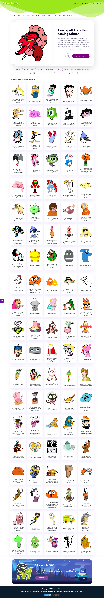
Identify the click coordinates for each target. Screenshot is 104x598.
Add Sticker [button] (81, 56)
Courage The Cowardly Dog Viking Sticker (18, 433)
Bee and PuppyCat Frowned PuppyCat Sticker (52, 384)
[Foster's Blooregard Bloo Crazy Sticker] (85, 255)
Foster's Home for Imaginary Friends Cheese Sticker (52, 528)
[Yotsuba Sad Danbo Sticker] (68, 471)
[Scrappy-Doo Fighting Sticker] (85, 447)
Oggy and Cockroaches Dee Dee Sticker (86, 505)
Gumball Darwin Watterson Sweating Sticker (18, 481)
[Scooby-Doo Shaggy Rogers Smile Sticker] (85, 375)
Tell (75, 73)
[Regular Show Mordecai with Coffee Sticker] (35, 231)
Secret (23, 73)
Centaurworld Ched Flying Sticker (86, 101)
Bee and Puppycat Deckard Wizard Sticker (18, 528)
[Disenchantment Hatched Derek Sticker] (68, 446)
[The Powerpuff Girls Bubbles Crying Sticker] (68, 349)
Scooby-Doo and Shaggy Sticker (86, 552)
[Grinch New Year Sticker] (35, 542)
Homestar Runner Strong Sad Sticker (35, 314)
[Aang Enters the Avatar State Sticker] (18, 447)
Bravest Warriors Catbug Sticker (52, 147)
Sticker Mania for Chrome (28, 591)
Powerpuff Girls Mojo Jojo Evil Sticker (18, 337)
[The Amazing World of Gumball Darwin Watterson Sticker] (35, 280)
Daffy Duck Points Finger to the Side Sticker (35, 146)
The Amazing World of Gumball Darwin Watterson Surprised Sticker (86, 170)
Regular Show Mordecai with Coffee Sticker (35, 242)
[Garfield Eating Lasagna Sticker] (52, 422)
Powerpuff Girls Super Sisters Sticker (35, 384)
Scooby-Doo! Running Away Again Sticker (18, 505)
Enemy (87, 69)
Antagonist (49, 69)
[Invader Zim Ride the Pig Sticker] (68, 327)
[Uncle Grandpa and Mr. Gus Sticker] (68, 304)
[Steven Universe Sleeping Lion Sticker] (18, 186)
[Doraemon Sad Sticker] (68, 160)
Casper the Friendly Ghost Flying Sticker (86, 291)
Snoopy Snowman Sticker (18, 291)
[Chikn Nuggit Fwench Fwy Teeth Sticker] (68, 137)
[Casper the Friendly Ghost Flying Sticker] (85, 281)
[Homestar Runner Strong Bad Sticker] (35, 186)
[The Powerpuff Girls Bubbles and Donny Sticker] (18, 90)
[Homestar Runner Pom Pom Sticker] (35, 255)
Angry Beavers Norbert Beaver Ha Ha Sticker (18, 123)
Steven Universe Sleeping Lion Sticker (18, 196)
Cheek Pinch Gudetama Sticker (69, 409)
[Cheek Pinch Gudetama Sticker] (68, 398)
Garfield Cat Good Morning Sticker (69, 433)
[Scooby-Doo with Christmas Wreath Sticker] (52, 255)
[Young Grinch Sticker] (68, 375)
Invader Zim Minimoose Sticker (69, 219)
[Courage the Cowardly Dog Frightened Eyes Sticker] (35, 422)
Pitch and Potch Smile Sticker (52, 291)
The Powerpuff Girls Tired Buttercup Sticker (86, 123)
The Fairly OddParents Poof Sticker (35, 123)
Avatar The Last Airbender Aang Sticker (86, 219)
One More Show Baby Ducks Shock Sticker (86, 196)
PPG (31, 73)
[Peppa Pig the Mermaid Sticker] (52, 304)
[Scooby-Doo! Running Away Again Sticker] (18, 494)
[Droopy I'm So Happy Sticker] (68, 186)
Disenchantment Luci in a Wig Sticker (69, 552)
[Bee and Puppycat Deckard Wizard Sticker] (18, 518)
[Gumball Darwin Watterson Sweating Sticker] (18, 471)
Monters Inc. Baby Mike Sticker (52, 124)
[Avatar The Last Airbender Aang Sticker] (85, 208)
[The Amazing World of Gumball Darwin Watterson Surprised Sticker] (85, 159)
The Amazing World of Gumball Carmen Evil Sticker (18, 551)
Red (25, 69)
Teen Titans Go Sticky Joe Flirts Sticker (35, 337)
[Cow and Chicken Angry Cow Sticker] (18, 209)
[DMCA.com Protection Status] (52, 596)
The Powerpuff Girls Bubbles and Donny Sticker (18, 100)
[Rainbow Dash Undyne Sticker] (52, 186)
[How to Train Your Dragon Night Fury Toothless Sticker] (18, 160)
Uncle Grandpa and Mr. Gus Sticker (69, 314)
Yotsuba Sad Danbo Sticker (69, 481)
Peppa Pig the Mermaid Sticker (52, 314)
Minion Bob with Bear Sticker (35, 481)
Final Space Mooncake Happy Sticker (35, 219)
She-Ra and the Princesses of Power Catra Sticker (35, 408)
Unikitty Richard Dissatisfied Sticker (35, 360)
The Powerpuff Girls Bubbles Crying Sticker (69, 360)
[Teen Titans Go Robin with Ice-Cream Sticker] (52, 90)
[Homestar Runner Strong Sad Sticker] (35, 304)
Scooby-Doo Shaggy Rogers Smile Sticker (86, 384)
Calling (68, 73)
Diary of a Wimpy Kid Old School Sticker (69, 124)
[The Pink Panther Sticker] (35, 160)
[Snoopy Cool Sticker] (35, 495)
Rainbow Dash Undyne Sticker (51, 196)
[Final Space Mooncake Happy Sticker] (35, 208)
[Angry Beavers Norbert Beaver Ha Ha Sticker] (18, 113)
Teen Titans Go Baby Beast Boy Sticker (52, 171)
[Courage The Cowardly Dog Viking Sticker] (18, 422)
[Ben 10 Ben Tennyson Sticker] (35, 519)
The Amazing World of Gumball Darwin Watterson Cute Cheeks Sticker (52, 505)
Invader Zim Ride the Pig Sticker (69, 337)
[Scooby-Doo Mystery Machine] (68, 519)
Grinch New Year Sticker (35, 552)
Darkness (58, 73)
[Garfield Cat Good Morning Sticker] (68, 422)
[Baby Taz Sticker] (52, 327)
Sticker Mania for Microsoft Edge (48, 591)
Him (81, 73)
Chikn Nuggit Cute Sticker (86, 242)
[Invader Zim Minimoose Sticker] (68, 209)
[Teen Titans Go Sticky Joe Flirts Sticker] (35, 326)
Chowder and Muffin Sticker (52, 552)
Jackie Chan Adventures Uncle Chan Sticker (86, 528)
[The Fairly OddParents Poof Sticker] (35, 113)
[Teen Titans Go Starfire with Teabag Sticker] (18, 303)
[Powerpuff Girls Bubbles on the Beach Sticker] (18, 231)
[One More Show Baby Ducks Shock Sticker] (85, 185)
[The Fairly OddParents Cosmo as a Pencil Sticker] (18, 374)
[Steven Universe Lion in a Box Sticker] (18, 398)
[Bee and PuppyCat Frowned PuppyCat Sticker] (52, 374)
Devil (71, 69)
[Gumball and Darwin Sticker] (85, 471)
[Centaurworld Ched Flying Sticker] (85, 91)
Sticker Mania (10, 3)
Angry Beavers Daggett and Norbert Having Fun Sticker (52, 481)
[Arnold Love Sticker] (35, 447)
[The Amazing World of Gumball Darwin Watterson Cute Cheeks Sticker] (52, 494)
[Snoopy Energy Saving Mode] (52, 447)
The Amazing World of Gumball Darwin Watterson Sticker (35, 291)
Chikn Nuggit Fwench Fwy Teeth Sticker (69, 147)
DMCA (82, 591)
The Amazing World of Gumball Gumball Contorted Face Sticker (86, 408)
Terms (76, 591)
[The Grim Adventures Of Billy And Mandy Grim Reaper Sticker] (18, 254)
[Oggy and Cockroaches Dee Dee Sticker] (85, 494)
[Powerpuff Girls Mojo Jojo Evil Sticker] (18, 327)
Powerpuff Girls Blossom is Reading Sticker (86, 314)
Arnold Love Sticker (35, 457)
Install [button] (41, 578)
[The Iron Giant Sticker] (68, 255)
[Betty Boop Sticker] (68, 91)
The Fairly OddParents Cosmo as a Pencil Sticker (18, 384)
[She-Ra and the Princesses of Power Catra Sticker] (35, 398)
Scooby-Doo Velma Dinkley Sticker (52, 219)
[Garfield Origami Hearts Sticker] (85, 327)
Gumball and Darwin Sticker (86, 481)
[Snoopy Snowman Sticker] (18, 281)
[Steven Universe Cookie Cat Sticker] (52, 398)
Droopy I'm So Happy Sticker (69, 196)
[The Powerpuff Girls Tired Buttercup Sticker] (85, 113)
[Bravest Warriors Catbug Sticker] (52, 137)
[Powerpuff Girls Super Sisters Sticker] (35, 375)
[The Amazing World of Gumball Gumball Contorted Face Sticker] (85, 397)
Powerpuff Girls (40, 73)
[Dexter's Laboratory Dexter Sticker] (18, 137)
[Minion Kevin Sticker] (35, 91)
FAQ (61, 591)
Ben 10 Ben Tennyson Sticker (35, 529)
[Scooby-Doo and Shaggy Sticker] (85, 542)
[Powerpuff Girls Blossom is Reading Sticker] (85, 303)
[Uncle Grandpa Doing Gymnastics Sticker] (68, 232)
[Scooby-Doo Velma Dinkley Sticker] (52, 209)
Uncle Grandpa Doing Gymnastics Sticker (69, 242)
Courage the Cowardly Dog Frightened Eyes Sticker (35, 433)
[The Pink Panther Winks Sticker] (85, 350)
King (58, 69)
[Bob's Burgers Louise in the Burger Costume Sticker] (52, 231)
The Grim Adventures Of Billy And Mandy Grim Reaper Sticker (18, 266)
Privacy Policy (68, 591)
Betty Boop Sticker (69, 101)
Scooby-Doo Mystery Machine (69, 529)
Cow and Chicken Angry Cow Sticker (18, 219)
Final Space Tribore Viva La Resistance (69, 505)
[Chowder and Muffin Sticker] (52, 542)
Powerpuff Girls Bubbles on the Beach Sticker (18, 242)
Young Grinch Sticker (69, 385)
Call (51, 73)
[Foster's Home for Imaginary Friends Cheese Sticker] (52, 518)
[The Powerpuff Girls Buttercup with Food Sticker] (68, 280)
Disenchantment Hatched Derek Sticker (69, 456)
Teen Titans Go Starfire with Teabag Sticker (18, 314)
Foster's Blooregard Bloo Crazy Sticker (86, 266)
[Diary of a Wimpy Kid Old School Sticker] (68, 114)
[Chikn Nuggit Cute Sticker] (85, 232)
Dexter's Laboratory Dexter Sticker (18, 147)
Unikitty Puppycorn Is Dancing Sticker (18, 360)
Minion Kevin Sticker (35, 101)
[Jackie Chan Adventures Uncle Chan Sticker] (85, 518)
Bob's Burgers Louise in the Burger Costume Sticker (52, 242)
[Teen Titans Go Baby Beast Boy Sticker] (52, 160)
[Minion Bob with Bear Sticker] (35, 471)
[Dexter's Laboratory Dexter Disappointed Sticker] (85, 422)
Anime (40, 69)
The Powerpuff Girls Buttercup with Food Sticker (69, 291)
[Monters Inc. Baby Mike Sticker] (52, 114)
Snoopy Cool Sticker (35, 506)
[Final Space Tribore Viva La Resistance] (68, 494)
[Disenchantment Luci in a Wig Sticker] (68, 542)
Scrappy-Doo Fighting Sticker (86, 456)
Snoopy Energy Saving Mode (52, 456)
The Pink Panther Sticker (35, 171)
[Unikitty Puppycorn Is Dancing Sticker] (18, 350)
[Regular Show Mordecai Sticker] (85, 137)
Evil (65, 69)
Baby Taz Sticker (52, 337)
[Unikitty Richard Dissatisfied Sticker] (35, 350)
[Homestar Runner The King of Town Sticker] (52, 349)
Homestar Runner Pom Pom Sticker (35, 266)
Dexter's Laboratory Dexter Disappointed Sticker (86, 433)
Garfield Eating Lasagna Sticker (52, 433)
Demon (32, 69)
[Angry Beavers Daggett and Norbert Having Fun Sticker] (52, 471)
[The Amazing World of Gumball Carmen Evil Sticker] (18, 541)
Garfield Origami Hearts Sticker (86, 337)
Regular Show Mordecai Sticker (86, 147)
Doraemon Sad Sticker (69, 171)
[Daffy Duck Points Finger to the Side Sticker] (35, 136)
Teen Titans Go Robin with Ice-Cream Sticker (52, 100)
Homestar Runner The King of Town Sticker (52, 360)
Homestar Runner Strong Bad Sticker (35, 196)
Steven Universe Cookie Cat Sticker (52, 409)
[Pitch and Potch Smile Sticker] (52, 281)
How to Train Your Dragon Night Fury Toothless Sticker (18, 171)
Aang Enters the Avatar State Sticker (18, 456)
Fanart (79, 69)
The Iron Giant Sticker (69, 266)
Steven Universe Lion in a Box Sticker (18, 409)
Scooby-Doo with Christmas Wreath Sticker (51, 266)
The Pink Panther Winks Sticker (86, 360)
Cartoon (17, 69)
